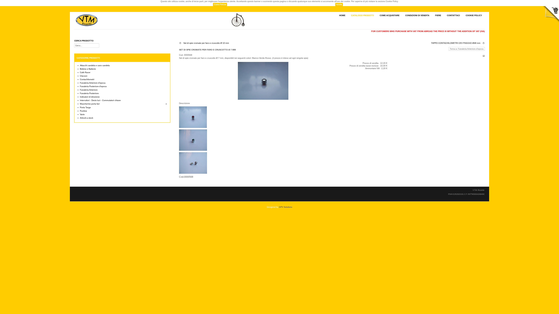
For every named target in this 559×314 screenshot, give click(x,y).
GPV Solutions (285, 207)
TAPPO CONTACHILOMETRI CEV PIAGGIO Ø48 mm (455, 43)
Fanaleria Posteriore (89, 93)
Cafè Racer (85, 72)
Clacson (83, 76)
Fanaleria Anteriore (89, 90)
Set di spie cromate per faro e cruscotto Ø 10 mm (206, 43)
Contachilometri (87, 79)
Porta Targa (85, 107)
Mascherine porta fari (90, 104)
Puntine (83, 111)
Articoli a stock (86, 118)
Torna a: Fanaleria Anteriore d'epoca (466, 49)
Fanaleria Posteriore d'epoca (93, 86)
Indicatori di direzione (90, 97)
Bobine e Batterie (88, 69)
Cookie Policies (220, 4)
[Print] (483, 56)
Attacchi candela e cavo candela (95, 65)
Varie (82, 114)
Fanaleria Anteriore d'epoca (92, 83)
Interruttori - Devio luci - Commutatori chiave (100, 100)
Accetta (339, 4)
